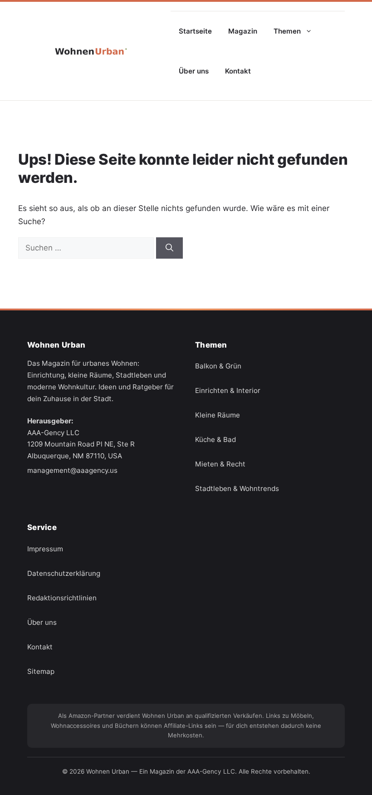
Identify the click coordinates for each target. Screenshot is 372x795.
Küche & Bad (215, 440)
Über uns (194, 71)
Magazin (242, 31)
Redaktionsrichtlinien (62, 598)
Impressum (45, 549)
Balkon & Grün (218, 366)
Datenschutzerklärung (63, 573)
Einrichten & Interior (227, 391)
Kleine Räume (217, 415)
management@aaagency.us (72, 470)
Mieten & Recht (220, 464)
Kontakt (238, 71)
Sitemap (40, 671)
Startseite (195, 31)
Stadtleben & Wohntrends (237, 489)
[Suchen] (169, 248)
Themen (287, 31)
